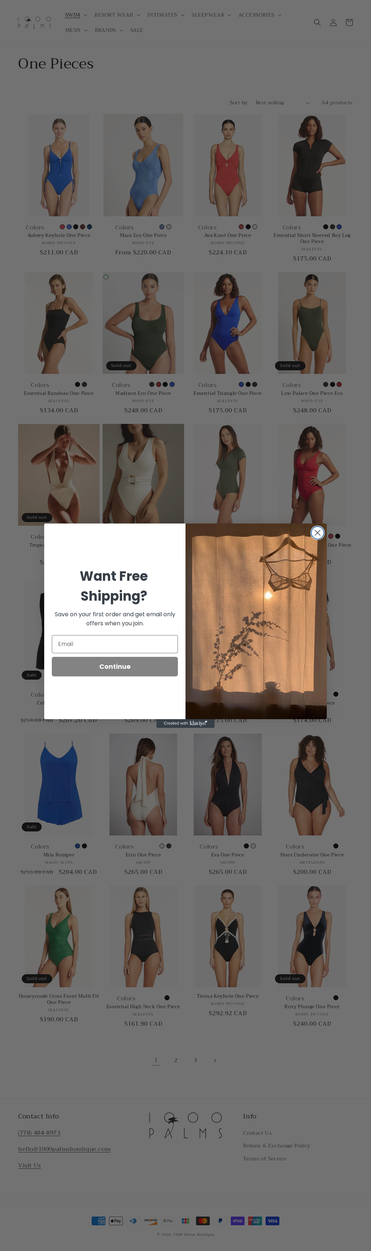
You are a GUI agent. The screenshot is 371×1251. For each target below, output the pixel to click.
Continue (115, 666)
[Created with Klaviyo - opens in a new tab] (185, 723)
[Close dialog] (317, 532)
